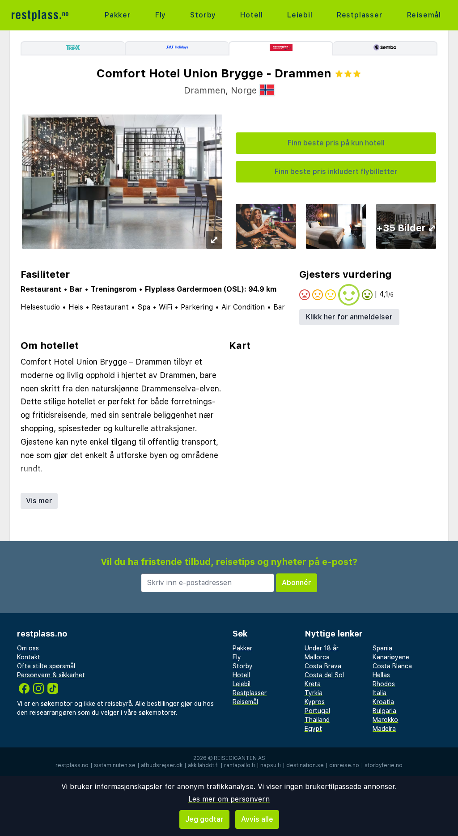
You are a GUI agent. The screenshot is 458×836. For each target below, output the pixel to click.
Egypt (313, 728)
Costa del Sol (324, 675)
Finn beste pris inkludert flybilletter (336, 171)
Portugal (317, 710)
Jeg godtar (204, 819)
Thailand (317, 719)
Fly (160, 15)
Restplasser (360, 15)
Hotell (251, 15)
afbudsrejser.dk (161, 765)
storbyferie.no (384, 765)
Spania (382, 648)
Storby (203, 15)
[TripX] (73, 48)
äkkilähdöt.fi (203, 765)
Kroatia (383, 701)
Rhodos (384, 683)
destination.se (305, 765)
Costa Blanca (392, 666)
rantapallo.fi (239, 765)
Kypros (315, 701)
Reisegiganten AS (239, 758)
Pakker (118, 15)
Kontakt (28, 657)
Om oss (28, 648)
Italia (379, 692)
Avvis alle (257, 819)
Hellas (381, 675)
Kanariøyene (391, 657)
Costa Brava (323, 666)
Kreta (313, 683)
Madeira (384, 728)
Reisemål (424, 15)
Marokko (385, 719)
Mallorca (317, 657)
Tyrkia (313, 692)
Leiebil (300, 15)
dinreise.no (344, 765)
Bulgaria (384, 710)
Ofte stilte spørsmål (46, 666)
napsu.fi (270, 765)
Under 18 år (322, 648)
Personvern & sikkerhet (51, 675)
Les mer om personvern (229, 799)
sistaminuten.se (115, 765)
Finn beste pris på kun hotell (336, 143)
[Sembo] (385, 48)
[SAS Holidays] (177, 48)
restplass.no (72, 765)
